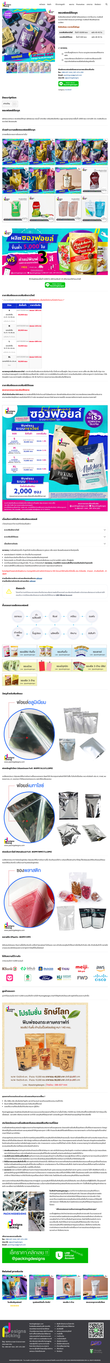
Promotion (80, 4)
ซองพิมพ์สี (60, 1329)
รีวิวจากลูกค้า (60, 4)
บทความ (89, 4)
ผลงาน (71, 4)
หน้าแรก (42, 4)
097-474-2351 (78, 72)
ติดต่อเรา (98, 4)
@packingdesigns (72, 77)
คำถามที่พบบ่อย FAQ (63, 1346)
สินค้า (49, 4)
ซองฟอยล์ (68, 90)
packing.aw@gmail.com (73, 75)
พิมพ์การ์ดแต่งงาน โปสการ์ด (65, 1324)
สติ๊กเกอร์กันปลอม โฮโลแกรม (65, 1326)
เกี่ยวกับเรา (60, 1348)
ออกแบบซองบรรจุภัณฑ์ (64, 1331)
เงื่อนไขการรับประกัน (63, 1343)
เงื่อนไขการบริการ (62, 1341)
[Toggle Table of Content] (13, 104)
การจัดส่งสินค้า (61, 1338)
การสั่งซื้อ (60, 1333)
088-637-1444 (67, 72)
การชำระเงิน (60, 1336)
